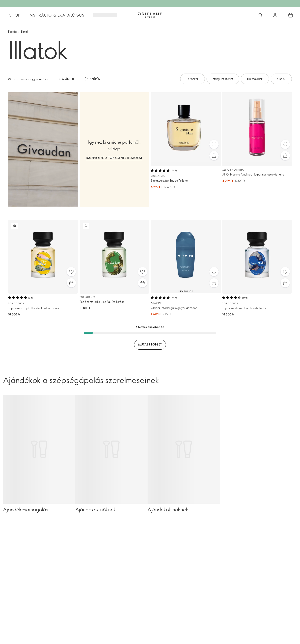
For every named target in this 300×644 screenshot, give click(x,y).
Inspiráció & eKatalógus (56, 15)
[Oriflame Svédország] (150, 15)
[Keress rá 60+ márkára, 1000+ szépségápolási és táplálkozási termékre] (260, 15)
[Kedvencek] (214, 144)
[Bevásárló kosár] (290, 15)
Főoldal (12, 32)
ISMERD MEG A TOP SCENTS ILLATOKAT (114, 158)
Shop (14, 15)
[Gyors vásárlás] (214, 155)
